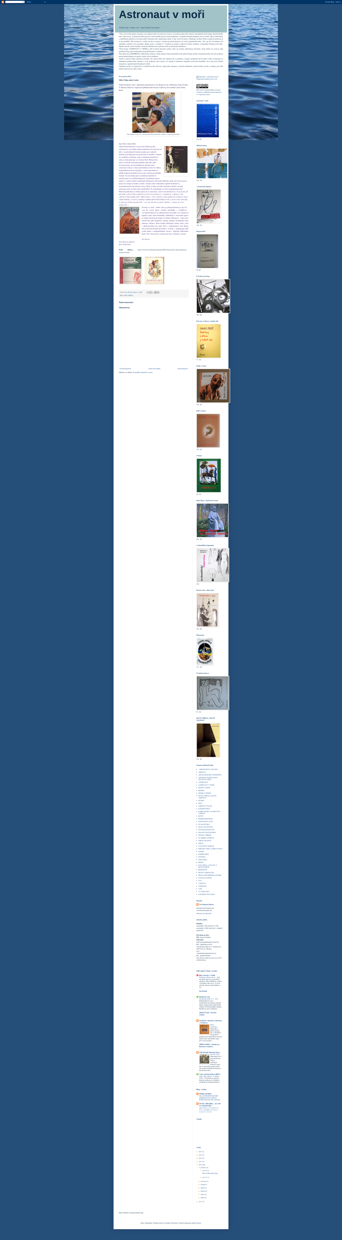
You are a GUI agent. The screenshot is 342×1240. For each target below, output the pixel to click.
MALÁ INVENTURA (205, 827)
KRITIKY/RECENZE (205, 819)
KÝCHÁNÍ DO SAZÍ (205, 821)
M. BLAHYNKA (204, 824)
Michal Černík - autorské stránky (207, 1013)
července (204, 1181)
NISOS (200, 843)
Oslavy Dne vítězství (205, 1076)
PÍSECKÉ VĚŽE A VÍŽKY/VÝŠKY (210, 849)
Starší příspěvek (183, 368)
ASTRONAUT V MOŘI (206, 785)
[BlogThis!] (150, 292)
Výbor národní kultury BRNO (209, 1074)
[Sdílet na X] (153, 292)
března (203, 1191)
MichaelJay (174, 1223)
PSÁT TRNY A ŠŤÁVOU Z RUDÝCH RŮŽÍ (207, 866)
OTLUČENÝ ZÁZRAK (206, 846)
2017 (200, 1151)
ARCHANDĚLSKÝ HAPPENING (209, 775)
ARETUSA (202, 772)
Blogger (198, 1223)
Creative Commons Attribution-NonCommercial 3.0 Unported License (208, 92)
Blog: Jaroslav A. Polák (207, 975)
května (203, 1184)
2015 (200, 1155)
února (203, 1194)
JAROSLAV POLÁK (205, 806)
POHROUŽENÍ (203, 854)
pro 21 (205, 1177)
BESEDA (201, 790)
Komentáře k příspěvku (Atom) (143, 372)
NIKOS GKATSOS (204, 840)
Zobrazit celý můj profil (203, 913)
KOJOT (200, 816)
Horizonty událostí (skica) (207, 977)
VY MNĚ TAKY (204, 891)
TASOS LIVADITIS (205, 878)
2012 (200, 1165)
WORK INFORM (205, 1094)
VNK (200, 889)
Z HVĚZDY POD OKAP (206, 894)
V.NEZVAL (202, 883)
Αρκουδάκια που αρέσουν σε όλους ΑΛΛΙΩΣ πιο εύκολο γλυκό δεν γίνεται (209, 1110)
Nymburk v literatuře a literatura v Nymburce (210, 1021)
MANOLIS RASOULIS (206, 829)
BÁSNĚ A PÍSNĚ (204, 787)
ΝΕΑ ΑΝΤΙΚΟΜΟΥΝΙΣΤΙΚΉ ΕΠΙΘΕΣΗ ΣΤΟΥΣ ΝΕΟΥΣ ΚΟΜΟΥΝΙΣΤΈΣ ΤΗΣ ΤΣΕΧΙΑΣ (209, 1098)
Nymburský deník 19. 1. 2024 (208, 999)
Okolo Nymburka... (214, 1026)
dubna (203, 1188)
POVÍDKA (202, 857)
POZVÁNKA (202, 860)
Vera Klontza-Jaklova (206, 904)
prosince (203, 1167)
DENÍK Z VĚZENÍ (204, 793)
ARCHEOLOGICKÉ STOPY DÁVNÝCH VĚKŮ (208, 778)
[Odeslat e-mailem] (148, 292)
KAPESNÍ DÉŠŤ (204, 808)
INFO (126, 295)
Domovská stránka (154, 368)
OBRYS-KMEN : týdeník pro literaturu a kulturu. (209, 1045)
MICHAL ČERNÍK (204, 835)
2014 (200, 1158)
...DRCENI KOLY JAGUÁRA (208, 769)
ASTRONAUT (203, 782)
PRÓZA (130, 295)
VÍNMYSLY (202, 886)
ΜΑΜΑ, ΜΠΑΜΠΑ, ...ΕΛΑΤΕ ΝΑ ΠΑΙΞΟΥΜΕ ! (210, 1104)
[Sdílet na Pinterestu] (158, 292)
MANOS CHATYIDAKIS (207, 832)
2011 (200, 1201)
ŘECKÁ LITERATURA (206, 872)
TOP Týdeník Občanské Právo (209, 1052)
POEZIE (201, 851)
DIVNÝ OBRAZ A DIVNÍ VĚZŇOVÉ (207, 797)
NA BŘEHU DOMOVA (206, 838)
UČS (200, 881)
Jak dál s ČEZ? (215, 1054)
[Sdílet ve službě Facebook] (155, 292)
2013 (200, 1161)
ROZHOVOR (202, 870)
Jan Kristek (203, 991)
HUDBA (201, 800)
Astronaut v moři (162, 14)
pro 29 (205, 1170)
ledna (202, 1197)
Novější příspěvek (125, 368)
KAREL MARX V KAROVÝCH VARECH (209, 812)
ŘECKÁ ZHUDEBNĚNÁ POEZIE (209, 875)
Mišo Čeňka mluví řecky (210, 1173)
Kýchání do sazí (204, 997)
